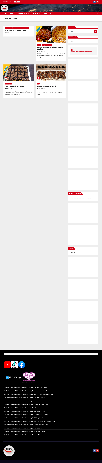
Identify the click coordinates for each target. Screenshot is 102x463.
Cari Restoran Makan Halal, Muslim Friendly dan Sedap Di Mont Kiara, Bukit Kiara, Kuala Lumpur (28, 394)
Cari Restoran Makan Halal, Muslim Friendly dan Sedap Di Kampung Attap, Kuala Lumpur (26, 414)
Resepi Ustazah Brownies (14, 86)
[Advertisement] (53, 8)
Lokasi (12, 13)
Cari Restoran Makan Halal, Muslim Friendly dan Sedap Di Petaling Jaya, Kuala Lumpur (26, 424)
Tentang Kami (47, 13)
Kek (10, 83)
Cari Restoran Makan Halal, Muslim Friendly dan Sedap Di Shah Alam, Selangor (24, 397)
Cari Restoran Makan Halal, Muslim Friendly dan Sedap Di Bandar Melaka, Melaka (25, 434)
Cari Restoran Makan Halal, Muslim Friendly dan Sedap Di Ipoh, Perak (21, 407)
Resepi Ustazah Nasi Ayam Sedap (82, 198)
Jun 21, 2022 (42, 51)
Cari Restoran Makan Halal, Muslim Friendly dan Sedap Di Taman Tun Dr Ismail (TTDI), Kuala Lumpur (29, 421)
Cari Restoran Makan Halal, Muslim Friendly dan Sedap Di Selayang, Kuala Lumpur (25, 431)
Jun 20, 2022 (9, 88)
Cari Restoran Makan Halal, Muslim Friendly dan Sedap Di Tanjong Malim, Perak (24, 411)
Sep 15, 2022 (9, 32)
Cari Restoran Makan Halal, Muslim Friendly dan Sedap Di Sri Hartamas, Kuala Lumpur (26, 404)
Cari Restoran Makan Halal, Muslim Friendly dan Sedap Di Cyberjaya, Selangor (24, 401)
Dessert (7, 83)
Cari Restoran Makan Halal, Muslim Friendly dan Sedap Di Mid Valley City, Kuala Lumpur (26, 418)
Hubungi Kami (36, 13)
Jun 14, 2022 (42, 88)
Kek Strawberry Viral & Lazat (15, 30)
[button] (97, 13)
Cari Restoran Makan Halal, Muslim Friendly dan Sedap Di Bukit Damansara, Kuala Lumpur (27, 390)
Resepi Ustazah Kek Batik (46, 86)
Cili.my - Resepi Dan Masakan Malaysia (81, 51)
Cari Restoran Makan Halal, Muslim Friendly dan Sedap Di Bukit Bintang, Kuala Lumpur (26, 387)
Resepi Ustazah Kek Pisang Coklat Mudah (50, 48)
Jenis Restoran (23, 13)
